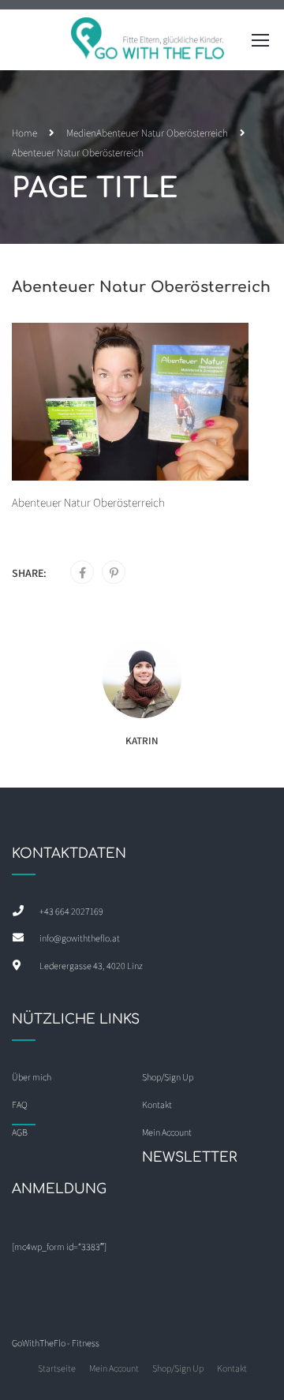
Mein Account (114, 1368)
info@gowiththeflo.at (79, 938)
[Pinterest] (114, 573)
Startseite (57, 1368)
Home (24, 133)
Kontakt (232, 1368)
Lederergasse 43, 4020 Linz (91, 965)
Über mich (31, 1077)
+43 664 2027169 (71, 911)
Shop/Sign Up (167, 1077)
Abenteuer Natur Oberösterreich (162, 133)
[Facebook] (82, 573)
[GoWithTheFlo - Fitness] (148, 43)
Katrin (142, 740)
